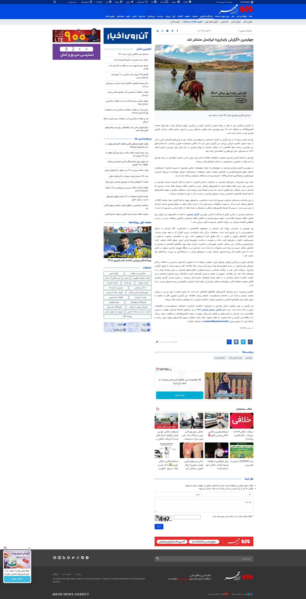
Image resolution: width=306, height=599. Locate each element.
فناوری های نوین (211, 21)
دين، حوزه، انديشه (222, 16)
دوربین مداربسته (116, 287)
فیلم (128, 16)
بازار (173, 16)
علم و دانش (175, 21)
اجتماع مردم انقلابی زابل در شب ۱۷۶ (133, 54)
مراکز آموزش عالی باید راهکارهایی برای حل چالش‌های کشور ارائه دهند (126, 129)
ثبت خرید (179, 395)
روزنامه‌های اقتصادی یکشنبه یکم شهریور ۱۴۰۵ (128, 260)
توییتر (128, 2)
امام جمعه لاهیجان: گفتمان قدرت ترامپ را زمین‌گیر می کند (127, 85)
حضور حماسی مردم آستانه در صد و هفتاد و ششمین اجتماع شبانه (127, 102)
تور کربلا (128, 283)
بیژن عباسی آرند (235, 357)
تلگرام (185, 2)
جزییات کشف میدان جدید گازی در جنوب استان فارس (126, 214)
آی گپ (162, 2)
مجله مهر (120, 16)
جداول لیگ (85, 2)
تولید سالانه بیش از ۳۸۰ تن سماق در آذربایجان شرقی (126, 170)
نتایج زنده (99, 2)
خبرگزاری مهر (238, 125)
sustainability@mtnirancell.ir (216, 321)
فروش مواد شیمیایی (114, 292)
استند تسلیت (112, 283)
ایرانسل (249, 357)
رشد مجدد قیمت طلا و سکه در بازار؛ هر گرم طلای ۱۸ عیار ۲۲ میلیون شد (127, 154)
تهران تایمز (109, 311)
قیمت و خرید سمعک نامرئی (138, 311)
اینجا (166, 309)
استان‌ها (142, 16)
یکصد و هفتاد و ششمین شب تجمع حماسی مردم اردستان (128, 94)
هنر (232, 16)
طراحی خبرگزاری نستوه (240, 594)
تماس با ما (67, 574)
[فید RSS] (64, 558)
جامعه (187, 16)
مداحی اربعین (140, 287)
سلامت (195, 16)
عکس (134, 16)
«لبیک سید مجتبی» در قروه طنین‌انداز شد (131, 60)
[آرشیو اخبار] (59, 558)
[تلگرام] (87, 558)
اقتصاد (180, 16)
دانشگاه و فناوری (206, 16)
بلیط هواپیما (114, 302)
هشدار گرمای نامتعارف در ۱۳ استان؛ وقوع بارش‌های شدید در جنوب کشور (127, 198)
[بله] (82, 558)
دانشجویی (225, 21)
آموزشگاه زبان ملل (114, 307)
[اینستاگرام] (78, 558)
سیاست (160, 16)
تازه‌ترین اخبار (143, 49)
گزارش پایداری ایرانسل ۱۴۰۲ (209, 309)
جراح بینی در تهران (138, 273)
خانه (250, 16)
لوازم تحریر (113, 273)
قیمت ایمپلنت (140, 297)
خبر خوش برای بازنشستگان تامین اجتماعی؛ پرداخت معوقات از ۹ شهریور (127, 163)
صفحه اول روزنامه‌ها (140, 222)
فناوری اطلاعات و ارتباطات (192, 21)
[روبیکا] (69, 558)
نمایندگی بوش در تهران (138, 307)
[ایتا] (55, 558)
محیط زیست (220, 357)
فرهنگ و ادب (241, 16)
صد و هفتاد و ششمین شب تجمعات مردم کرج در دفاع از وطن (126, 120)
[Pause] (208, 396)
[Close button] (29, 548)
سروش (174, 2)
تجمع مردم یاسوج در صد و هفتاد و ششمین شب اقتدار (128, 67)
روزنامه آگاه (127, 316)
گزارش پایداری (193, 214)
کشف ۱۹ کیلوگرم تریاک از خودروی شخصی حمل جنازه (126, 182)
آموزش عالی (235, 21)
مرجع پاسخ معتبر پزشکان (139, 292)
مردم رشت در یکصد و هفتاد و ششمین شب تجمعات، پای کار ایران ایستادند (126, 111)
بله (152, 2)
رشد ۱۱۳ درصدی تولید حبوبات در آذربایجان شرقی (128, 176)
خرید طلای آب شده (113, 278)
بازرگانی (56, 574)
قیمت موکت (143, 283)
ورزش (167, 16)
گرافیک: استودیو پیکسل (216, 594)
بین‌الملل (151, 16)
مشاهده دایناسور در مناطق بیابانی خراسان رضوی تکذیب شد (126, 207)
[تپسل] (157, 369)
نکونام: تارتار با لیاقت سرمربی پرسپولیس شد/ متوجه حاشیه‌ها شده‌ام (127, 189)
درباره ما (78, 574)
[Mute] (212, 396)
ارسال (159, 526)
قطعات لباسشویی (116, 297)
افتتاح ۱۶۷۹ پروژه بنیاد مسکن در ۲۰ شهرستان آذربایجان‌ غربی (129, 76)
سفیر (126, 278)
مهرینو (120, 311)
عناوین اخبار (247, 21)
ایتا (107, 2)
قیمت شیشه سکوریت (141, 278)
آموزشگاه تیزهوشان (138, 302)
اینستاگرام (141, 2)
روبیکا (117, 2)
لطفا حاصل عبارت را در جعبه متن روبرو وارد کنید (232, 516)
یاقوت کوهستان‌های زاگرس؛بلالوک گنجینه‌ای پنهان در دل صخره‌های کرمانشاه (127, 145)
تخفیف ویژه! (17, 579)
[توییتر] (73, 558)
